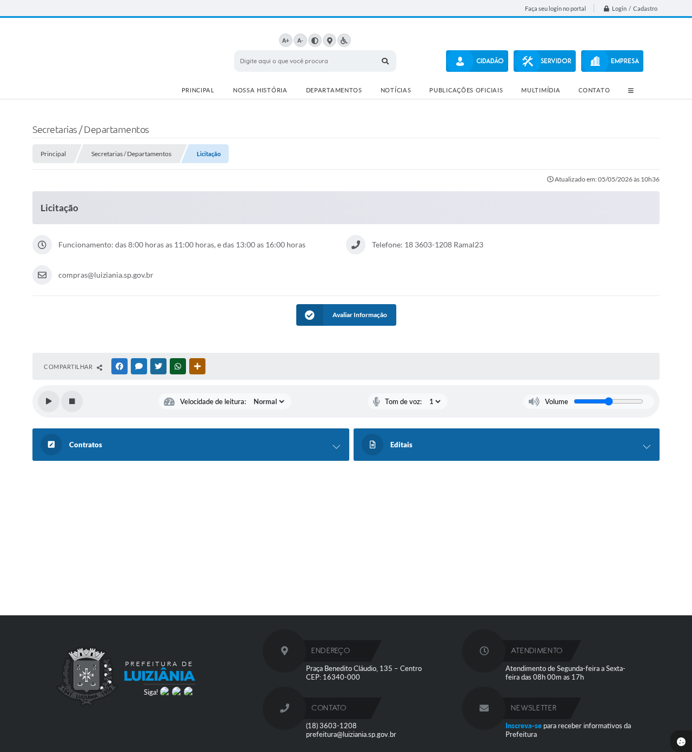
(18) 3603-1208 (331, 725)
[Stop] (72, 401)
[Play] (48, 401)
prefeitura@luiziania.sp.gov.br (351, 734)
